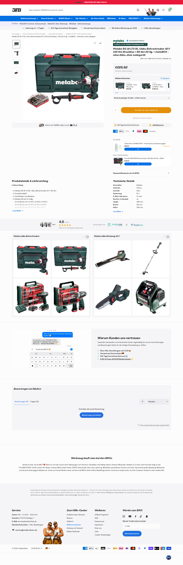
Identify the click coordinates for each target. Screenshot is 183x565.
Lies (117, 211)
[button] (165, 78)
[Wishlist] (95, 43)
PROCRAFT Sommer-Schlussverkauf (33, 24)
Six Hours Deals (97, 18)
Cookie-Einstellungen (103, 535)
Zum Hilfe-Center (77, 510)
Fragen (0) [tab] (34, 401)
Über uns (98, 528)
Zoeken (138, 10)
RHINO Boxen (64, 18)
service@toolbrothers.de (26, 530)
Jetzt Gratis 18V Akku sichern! (95, 2)
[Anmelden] (158, 10)
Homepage (16, 34)
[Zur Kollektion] (87, 236)
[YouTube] (71, 125)
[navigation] (16, 44)
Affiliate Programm (101, 515)
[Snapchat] (147, 516)
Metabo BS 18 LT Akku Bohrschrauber (79, 34)
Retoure (70, 518)
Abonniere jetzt (132, 533)
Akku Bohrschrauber (56, 34)
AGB (96, 518)
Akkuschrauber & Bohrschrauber (34, 34)
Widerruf (70, 521)
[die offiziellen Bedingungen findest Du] (145, 44)
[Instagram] (74, 125)
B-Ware (122, 18)
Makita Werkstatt (73, 531)
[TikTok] (76, 125)
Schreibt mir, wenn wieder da (146, 110)
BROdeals (111, 18)
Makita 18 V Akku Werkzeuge (58, 24)
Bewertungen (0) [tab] (21, 401)
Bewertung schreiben (91, 415)
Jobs (96, 531)
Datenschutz (99, 521)
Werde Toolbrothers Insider (134, 521)
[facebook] (135, 516)
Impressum (99, 525)
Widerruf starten (74, 525)
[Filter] (142, 401)
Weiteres (100, 510)
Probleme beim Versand (76, 515)
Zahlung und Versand (75, 528)
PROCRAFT (134, 18)
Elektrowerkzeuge (84, 24)
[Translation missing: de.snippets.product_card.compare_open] (163, 10)
